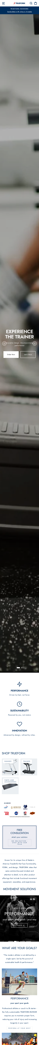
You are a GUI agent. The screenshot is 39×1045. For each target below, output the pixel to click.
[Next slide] (34, 343)
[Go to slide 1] (18, 667)
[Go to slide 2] (21, 667)
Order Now (11, 354)
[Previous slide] (4, 343)
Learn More (28, 354)
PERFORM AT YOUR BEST (19, 1028)
